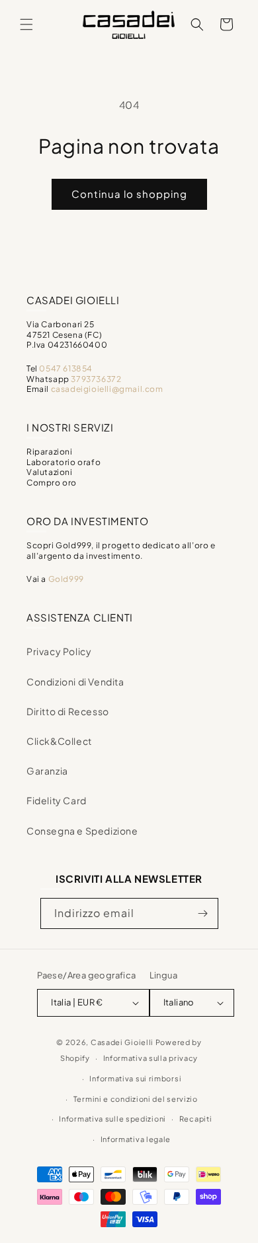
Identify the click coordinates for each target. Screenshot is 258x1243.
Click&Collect (59, 741)
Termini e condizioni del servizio (135, 1099)
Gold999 (66, 579)
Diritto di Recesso (67, 711)
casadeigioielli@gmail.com (107, 389)
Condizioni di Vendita (75, 681)
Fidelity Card (56, 800)
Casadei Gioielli (122, 1042)
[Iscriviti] (203, 913)
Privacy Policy (58, 651)
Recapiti (195, 1118)
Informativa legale (136, 1139)
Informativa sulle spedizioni (112, 1118)
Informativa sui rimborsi (135, 1078)
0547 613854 (66, 368)
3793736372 (96, 379)
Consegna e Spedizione (82, 831)
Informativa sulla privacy (150, 1058)
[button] (26, 24)
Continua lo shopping (129, 193)
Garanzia (47, 771)
